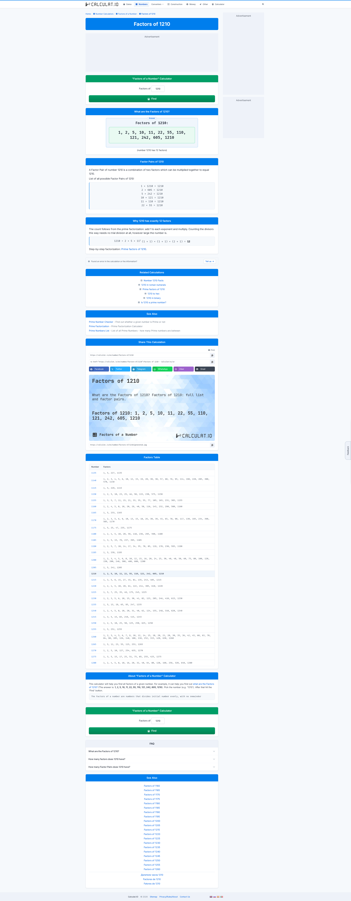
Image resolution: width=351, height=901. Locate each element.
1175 (93, 528)
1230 (93, 598)
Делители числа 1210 (152, 874)
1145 (93, 488)
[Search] (263, 4)
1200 (93, 560)
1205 (93, 567)
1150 (93, 494)
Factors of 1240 (152, 851)
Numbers (143, 4)
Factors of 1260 (152, 869)
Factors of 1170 (152, 794)
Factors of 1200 (152, 821)
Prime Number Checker (101, 321)
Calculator (219, 4)
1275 (93, 657)
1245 (93, 617)
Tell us (208, 261)
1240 (93, 611)
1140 (93, 480)
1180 (93, 534)
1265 (93, 644)
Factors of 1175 (152, 799)
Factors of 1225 (152, 838)
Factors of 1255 (152, 864)
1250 (93, 623)
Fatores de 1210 (152, 883)
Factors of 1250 (152, 860)
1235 (93, 604)
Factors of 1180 (152, 803)
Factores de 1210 (152, 879)
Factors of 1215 (152, 829)
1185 (93, 540)
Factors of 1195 (152, 816)
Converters (156, 4)
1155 (93, 500)
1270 (93, 650)
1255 (93, 629)
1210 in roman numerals (153, 284)
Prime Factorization (99, 326)
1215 (93, 580)
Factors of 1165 (152, 790)
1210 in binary (153, 298)
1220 (93, 586)
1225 (93, 592)
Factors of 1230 (152, 842)
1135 (93, 473)
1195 (93, 552)
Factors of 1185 (152, 807)
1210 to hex (153, 293)
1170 (93, 520)
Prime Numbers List (99, 330)
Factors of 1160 (152, 785)
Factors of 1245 (152, 856)
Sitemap (153, 897)
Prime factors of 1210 (133, 249)
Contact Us (185, 897)
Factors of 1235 (152, 847)
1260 (93, 637)
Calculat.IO (133, 897)
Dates (129, 4)
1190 (93, 546)
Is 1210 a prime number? (153, 302)
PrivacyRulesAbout (168, 897)
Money (192, 4)
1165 (93, 513)
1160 (93, 506)
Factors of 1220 (152, 834)
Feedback (348, 450)
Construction (176, 4)
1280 (93, 663)
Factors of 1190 (152, 812)
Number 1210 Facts (153, 280)
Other (205, 4)
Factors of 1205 (152, 825)
